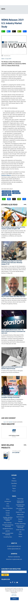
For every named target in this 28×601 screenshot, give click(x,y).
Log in (5, 422)
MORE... (25, 204)
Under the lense (20, 529)
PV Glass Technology (20, 523)
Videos (20, 534)
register (10, 422)
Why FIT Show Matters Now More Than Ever (13, 296)
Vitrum (20, 536)
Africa (7, 499)
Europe (8, 513)
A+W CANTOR (15, 452)
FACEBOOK (9, 31)
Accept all (15, 598)
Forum (14, 491)
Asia (8, 503)
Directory (14, 481)
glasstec (8, 531)
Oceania (20, 519)
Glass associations (7, 193)
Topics (14, 488)
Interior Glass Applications (20, 501)
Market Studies (17, 193)
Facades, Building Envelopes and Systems (7, 519)
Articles (14, 486)
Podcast (20, 521)
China (7, 506)
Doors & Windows (6, 191)
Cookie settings (14, 595)
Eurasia (8, 510)
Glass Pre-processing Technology (7, 525)
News (14, 478)
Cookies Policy (14, 594)
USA (10, 195)
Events (8, 515)
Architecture (8, 501)
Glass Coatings (8, 522)
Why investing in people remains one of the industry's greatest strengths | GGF (13, 227)
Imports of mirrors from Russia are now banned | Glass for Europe (12, 367)
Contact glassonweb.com (14, 548)
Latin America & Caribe (20, 509)
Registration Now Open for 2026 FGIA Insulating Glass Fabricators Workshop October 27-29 (11, 262)
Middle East (20, 514)
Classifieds (14, 483)
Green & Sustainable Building (7, 533)
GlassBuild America (8, 528)
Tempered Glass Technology (20, 526)
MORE (25, 31)
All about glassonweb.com (14, 546)
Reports (4, 195)
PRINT (19, 31)
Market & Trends (20, 512)
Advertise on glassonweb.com (14, 559)
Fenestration (16, 191)
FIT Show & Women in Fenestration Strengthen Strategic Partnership (11, 396)
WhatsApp (3, 31)
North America (20, 517)
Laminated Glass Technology (20, 505)
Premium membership (14, 556)
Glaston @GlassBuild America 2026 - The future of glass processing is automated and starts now (13, 331)
